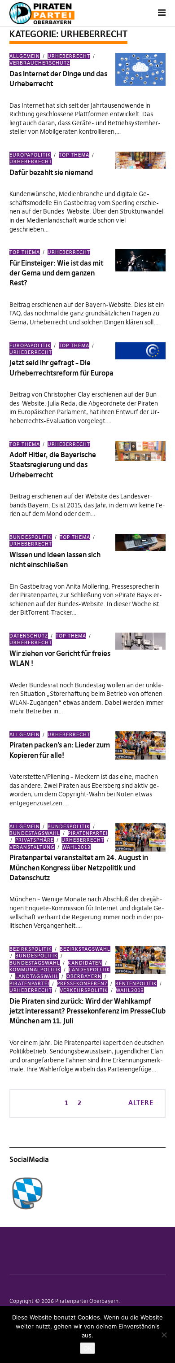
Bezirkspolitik (30, 949)
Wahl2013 (76, 847)
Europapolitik (30, 155)
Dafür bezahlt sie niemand (51, 172)
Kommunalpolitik (35, 969)
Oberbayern (84, 976)
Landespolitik (89, 969)
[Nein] (163, 1334)
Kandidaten (85, 963)
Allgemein (24, 56)
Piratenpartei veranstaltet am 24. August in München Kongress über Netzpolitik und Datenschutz (78, 867)
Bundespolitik (30, 537)
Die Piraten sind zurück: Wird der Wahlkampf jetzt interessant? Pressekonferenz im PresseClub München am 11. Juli (87, 1011)
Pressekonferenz (82, 983)
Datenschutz (28, 636)
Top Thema (74, 155)
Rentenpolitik (136, 983)
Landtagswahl (37, 976)
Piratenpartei (88, 833)
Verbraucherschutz (39, 63)
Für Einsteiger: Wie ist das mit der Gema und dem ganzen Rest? (56, 273)
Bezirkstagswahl (85, 949)
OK (87, 1348)
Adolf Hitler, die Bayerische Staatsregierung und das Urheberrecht (52, 464)
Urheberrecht (69, 56)
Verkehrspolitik (84, 990)
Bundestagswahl (34, 833)
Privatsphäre (34, 840)
